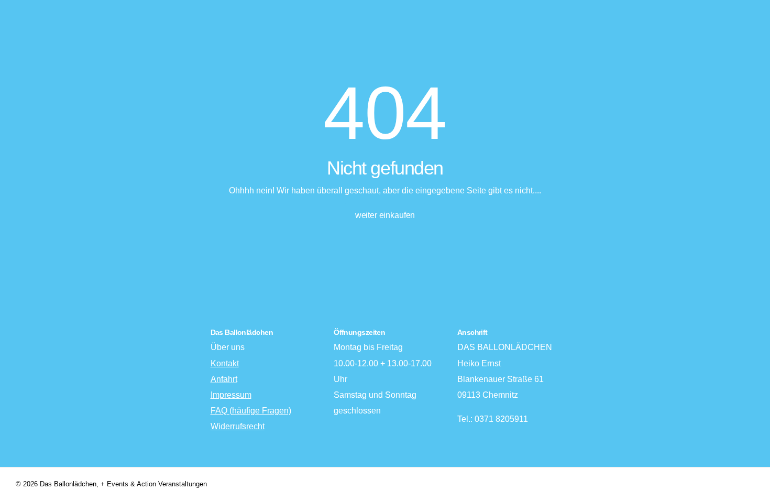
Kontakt (225, 363)
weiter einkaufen (385, 215)
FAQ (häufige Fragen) (251, 410)
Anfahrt (224, 379)
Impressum (231, 394)
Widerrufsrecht (238, 426)
